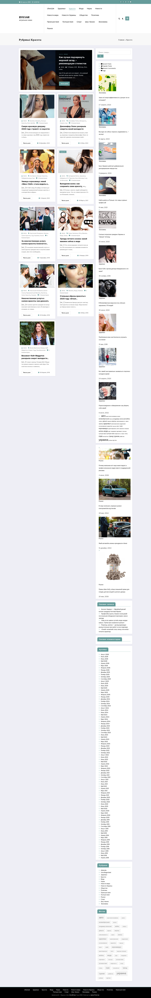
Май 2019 (104, 833)
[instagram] (128, 2)
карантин (109, 426)
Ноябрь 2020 (105, 800)
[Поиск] (119, 18)
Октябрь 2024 (105, 704)
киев (121, 426)
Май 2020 (104, 809)
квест (118, 426)
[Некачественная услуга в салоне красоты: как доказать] (37, 276)
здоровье (83, 176)
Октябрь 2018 (105, 849)
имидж (42, 348)
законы (46, 233)
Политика (95, 15)
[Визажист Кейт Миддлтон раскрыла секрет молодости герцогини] (37, 333)
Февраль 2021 (105, 793)
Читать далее (64, 83)
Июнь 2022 (104, 759)
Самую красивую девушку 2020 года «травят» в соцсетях (35, 127)
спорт (122, 433)
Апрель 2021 (105, 788)
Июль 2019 (104, 831)
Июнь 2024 (104, 712)
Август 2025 (105, 681)
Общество (83, 15)
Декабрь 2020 (105, 797)
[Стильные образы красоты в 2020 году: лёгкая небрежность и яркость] (75, 276)
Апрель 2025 (105, 690)
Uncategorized (106, 872)
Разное (50, 28)
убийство (122, 436)
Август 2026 (105, 654)
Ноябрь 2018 (105, 847)
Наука (89, 8)
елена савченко (73, 233)
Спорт (79, 22)
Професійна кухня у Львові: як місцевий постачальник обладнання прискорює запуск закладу (113, 616)
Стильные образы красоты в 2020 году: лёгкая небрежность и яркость (73, 297)
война (128, 419)
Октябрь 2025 (105, 677)
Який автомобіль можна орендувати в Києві (113, 543)
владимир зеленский (119, 419)
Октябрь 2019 (105, 824)
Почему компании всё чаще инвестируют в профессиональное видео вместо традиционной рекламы (114, 468)
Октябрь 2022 (105, 753)
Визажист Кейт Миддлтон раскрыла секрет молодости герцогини (34, 357)
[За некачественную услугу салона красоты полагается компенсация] (37, 218)
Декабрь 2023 (105, 726)
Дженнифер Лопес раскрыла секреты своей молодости (73, 127)
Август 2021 (104, 780)
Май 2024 (104, 715)
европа (109, 421)
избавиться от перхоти (67, 178)
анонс (118, 416)
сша (66, 123)
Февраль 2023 (105, 744)
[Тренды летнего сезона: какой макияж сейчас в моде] (75, 218)
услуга (42, 235)
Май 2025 (104, 688)
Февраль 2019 (105, 840)
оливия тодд (32, 350)
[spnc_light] (122, 18)
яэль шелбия (31, 123)
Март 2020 (104, 813)
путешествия (110, 434)
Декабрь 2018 (105, 844)
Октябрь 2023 (105, 730)
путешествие (102, 434)
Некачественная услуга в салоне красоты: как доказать (35, 299)
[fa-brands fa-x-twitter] (123, 2)
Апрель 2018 (105, 858)
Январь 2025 (105, 697)
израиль (37, 121)
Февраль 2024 (105, 721)
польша (124, 431)
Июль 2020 (104, 804)
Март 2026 (104, 666)
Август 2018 (104, 851)
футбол (115, 440)
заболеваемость (121, 421)
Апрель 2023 (105, 739)
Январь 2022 (105, 771)
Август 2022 (105, 755)
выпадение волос (73, 176)
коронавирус (103, 428)
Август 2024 (105, 708)
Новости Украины (69, 15)
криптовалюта (112, 428)
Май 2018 (104, 855)
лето (85, 67)
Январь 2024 (105, 724)
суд (32, 235)
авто (103, 415)
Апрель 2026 (105, 663)
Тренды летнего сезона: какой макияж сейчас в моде (73, 240)
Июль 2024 (104, 710)
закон (127, 421)
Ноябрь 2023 (105, 728)
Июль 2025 (104, 683)
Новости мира (52, 15)
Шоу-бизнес (90, 22)
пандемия (113, 431)
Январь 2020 (105, 817)
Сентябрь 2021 (105, 777)
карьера (114, 426)
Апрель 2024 (105, 717)
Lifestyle (50, 8)
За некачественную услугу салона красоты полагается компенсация (33, 242)
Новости (98, 8)
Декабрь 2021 (105, 773)
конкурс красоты (42, 176)
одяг (109, 431)
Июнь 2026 (104, 659)
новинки (80, 290)
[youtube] (131, 2)
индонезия (122, 424)
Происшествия (53, 22)
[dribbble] (126, 2)
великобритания (35, 348)
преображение (41, 350)
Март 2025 (104, 692)
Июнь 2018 (104, 853)
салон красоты (26, 235)
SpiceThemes (95, 995)
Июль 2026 (104, 657)
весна (111, 419)
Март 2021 (104, 791)
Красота (72, 8)
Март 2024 (104, 719)
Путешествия (67, 22)
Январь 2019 (105, 842)
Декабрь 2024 (105, 699)
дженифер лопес (73, 121)
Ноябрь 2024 (105, 701)
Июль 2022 (104, 757)
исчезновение (103, 426)
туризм (116, 436)
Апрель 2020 (105, 811)
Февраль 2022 (105, 768)
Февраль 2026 (105, 668)
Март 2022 (104, 766)
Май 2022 (104, 762)
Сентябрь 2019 (105, 826)
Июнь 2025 (104, 686)
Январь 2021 (105, 795)
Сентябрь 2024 (106, 706)
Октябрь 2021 (105, 775)
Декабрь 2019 (105, 820)
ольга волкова (79, 178)
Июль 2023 (104, 735)
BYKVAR (24, 17)
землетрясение (115, 424)
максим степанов (124, 428)
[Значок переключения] (127, 18)
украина (36, 235)
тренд (65, 235)
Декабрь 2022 (105, 748)
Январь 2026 (105, 670)
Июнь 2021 (104, 784)
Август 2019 (104, 829)
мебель (101, 431)
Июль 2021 (104, 782)
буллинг (32, 121)
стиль (61, 69)
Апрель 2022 (105, 764)
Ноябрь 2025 (105, 675)
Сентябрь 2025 (106, 679)
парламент (119, 431)
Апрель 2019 (105, 835)
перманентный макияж (33, 293)
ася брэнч (33, 176)
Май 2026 (104, 661)
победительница (26, 178)
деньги (105, 421)
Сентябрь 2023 (106, 733)
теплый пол (106, 436)
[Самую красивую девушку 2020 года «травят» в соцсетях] (37, 106)
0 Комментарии (43, 123)
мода (61, 235)
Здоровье (61, 8)
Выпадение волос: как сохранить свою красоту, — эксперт (72, 185)
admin (62, 67)
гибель (100, 421)
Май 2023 (104, 737)
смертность (118, 433)
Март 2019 (104, 838)
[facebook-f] (121, 2)
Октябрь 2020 (105, 802)
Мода (81, 8)
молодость (83, 121)
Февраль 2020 (105, 815)
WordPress (72, 995)
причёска (44, 293)
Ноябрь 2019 (105, 822)
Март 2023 (104, 742)
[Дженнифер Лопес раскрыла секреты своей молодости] (75, 106)
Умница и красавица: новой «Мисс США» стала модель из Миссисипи (34, 182)
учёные (110, 440)
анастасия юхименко (36, 233)
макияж (84, 233)
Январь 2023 (105, 746)
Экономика (102, 22)
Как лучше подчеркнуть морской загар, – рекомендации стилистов (72, 60)
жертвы (114, 421)
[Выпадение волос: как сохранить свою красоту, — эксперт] (75, 161)
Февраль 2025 (105, 695)
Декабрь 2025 (105, 672)
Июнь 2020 (104, 806)
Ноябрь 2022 (105, 750)
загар (81, 67)
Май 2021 (104, 786)
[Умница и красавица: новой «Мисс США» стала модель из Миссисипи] (37, 161)
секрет (62, 123)
